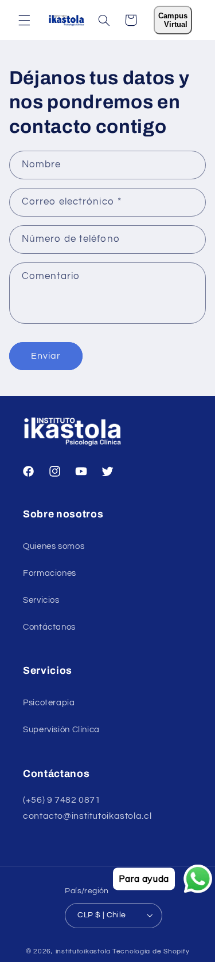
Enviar (46, 355)
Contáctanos (49, 627)
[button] (24, 20)
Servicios (41, 600)
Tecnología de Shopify (150, 951)
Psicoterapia (49, 702)
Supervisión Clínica (61, 729)
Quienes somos (53, 546)
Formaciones (49, 573)
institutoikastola (83, 951)
